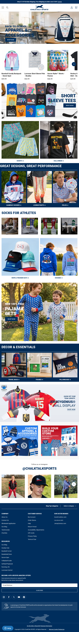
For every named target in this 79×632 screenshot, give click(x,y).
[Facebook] (9, 597)
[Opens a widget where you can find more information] (7, 628)
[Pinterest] (24, 597)
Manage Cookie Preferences (56, 629)
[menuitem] (71, 7)
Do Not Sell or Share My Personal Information (39, 626)
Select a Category (69, 506)
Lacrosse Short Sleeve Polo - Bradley (34, 75)
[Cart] (76, 7)
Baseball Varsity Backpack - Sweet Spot (11, 75)
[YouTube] (19, 597)
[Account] (71, 7)
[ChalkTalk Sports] (39, 7)
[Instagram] (4, 597)
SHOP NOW (10, 40)
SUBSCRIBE (39, 590)
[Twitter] (14, 597)
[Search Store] (7, 7)
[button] (3, 7)
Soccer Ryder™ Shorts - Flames (56, 75)
